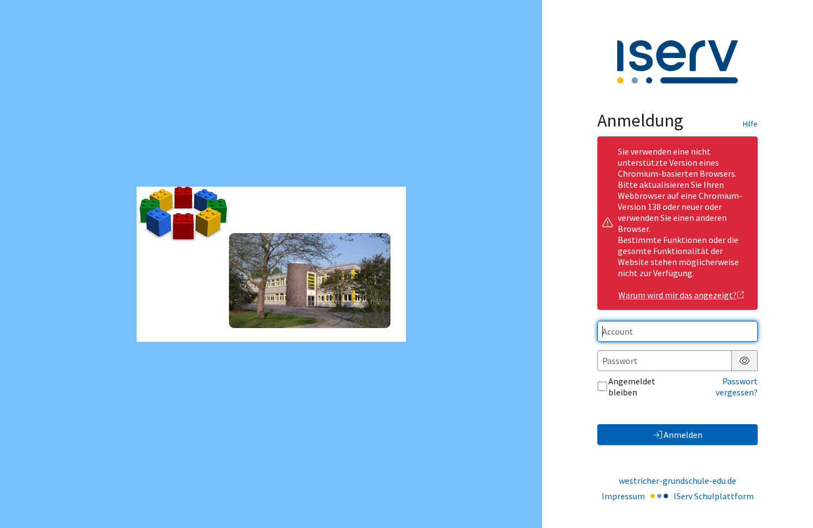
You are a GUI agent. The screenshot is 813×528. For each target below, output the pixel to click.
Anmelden (683, 434)
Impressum (623, 495)
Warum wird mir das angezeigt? (677, 294)
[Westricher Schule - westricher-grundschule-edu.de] (271, 264)
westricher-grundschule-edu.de (677, 480)
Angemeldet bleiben (631, 387)
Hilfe (750, 124)
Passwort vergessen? (737, 387)
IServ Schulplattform (714, 495)
